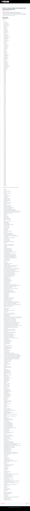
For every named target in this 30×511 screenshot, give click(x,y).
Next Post (27, 503)
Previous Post (3, 503)
